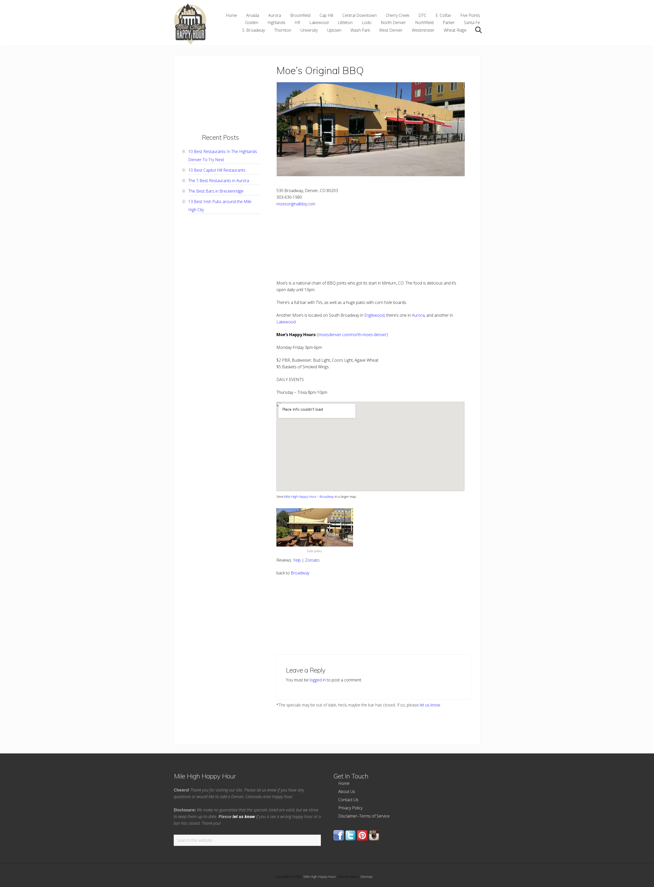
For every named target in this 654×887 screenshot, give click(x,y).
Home (343, 783)
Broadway (300, 573)
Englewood (374, 315)
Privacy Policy (350, 808)
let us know (430, 705)
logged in (318, 680)
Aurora (418, 315)
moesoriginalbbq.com (295, 204)
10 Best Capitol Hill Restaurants (217, 170)
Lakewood (286, 322)
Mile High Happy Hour (319, 876)
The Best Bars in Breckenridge (215, 191)
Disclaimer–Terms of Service (364, 816)
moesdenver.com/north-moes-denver (353, 334)
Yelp (297, 560)
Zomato (312, 560)
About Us (346, 791)
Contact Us (348, 799)
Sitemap (366, 876)
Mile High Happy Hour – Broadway (309, 496)
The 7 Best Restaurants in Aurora (218, 180)
